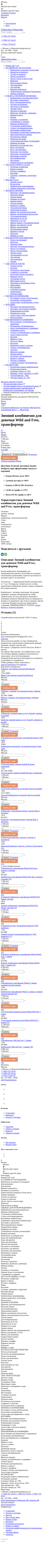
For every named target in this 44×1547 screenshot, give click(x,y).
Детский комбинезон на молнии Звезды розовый (20, 795)
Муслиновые (15, 287)
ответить (4, 639)
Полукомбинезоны (17, 158)
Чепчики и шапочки (18, 111)
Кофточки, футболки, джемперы (23, 113)
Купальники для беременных (22, 326)
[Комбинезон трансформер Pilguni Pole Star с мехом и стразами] (22, 869)
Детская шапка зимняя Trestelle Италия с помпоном (21, 773)
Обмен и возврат (12, 1129)
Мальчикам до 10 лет (18, 218)
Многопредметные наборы (21, 135)
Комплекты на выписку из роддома (24, 70)
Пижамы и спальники (19, 119)
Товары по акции (12, 1133)
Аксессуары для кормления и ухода (24, 302)
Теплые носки (16, 253)
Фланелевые (15, 285)
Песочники (14, 160)
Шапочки (14, 81)
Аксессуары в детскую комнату (23, 315)
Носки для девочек (17, 249)
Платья (13, 117)
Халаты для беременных (20, 348)
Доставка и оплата (8, 13)
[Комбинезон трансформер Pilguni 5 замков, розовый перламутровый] (22, 984)
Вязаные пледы (16, 277)
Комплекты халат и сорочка (21, 345)
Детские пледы (16, 266)
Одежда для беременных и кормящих (25, 332)
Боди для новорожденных (20, 102)
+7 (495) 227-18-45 (8, 36)
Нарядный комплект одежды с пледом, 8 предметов (21, 846)
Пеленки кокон (16, 294)
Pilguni (3, 403)
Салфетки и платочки (19, 272)
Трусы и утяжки (16, 341)
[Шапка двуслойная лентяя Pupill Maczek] (22, 669)
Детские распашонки (18, 104)
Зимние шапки (16, 201)
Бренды (4, 17)
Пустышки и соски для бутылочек (24, 298)
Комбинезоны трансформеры (22, 186)
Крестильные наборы (18, 83)
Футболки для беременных (21, 356)
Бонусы (9, 1515)
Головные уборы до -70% (20, 371)
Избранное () (23, 1500)
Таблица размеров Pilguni (11, 461)
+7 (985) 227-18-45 (8, 40)
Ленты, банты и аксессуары (21, 79)
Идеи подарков (16, 317)
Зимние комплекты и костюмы (22, 188)
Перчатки (14, 234)
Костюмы (14, 173)
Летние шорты (16, 354)
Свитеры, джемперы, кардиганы (23, 175)
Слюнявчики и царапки (19, 122)
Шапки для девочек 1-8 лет (21, 225)
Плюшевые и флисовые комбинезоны (25, 132)
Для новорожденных (18, 208)
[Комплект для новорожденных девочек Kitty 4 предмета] (22, 812)
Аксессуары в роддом (19, 335)
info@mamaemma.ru (9, 1080)
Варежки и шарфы (17, 206)
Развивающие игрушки (19, 311)
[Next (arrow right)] (4, 1541)
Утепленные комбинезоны (21, 126)
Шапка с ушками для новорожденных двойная (19, 698)
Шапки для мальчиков (19, 227)
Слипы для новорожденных (21, 128)
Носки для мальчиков (18, 251)
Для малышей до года (19, 255)
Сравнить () (34, 1500)
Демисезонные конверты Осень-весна (25, 91)
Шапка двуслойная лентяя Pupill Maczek (17, 675)
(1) (2, 430)
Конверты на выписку (19, 72)
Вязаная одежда (16, 115)
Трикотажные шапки (18, 210)
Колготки (14, 242)
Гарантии (9, 1127)
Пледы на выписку (18, 76)
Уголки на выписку (18, 74)
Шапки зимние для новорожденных (24, 223)
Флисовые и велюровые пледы (22, 283)
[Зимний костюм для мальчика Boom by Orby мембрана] (22, 927)
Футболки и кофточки (19, 167)
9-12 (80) (4, 450)
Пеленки (13, 268)
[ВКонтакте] (2, 554)
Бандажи (13, 337)
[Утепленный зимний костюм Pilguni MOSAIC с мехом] (22, 1013)
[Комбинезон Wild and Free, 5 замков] (22, 1040)
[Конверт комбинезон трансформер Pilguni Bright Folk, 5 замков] (22, 955)
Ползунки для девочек (19, 152)
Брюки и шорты (16, 169)
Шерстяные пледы (17, 281)
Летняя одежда (16, 109)
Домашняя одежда (17, 330)
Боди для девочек (17, 147)
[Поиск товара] (24, 32)
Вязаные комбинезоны (19, 124)
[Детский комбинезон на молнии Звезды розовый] (22, 789)
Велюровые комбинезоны (20, 130)
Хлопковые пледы (17, 279)
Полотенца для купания (19, 270)
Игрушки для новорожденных (22, 307)
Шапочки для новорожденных (22, 193)
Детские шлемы (16, 203)
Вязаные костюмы (17, 143)
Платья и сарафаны (18, 171)
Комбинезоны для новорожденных (24, 98)
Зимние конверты (17, 94)
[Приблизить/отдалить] (7, 1539)
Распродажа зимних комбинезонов (24, 367)
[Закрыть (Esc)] (2, 1539)
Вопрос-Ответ (11, 1519)
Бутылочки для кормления (20, 300)
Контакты (5, 15)
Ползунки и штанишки (19, 107)
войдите (23, 665)
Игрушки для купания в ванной (23, 309)
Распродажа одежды (18, 369)
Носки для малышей (18, 240)
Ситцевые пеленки (18, 289)
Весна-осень (15, 184)
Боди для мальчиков (18, 150)
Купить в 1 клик (9, 458)
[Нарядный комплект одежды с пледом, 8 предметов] (22, 838)
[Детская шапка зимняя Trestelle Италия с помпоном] (22, 765)
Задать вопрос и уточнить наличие (20, 606)
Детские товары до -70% (20, 378)
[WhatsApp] (5, 554)
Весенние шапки (17, 195)
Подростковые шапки (19, 229)
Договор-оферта (12, 1532)
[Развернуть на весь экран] (4, 1539)
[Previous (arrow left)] (2, 1541)
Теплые (13, 261)
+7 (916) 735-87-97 (8, 44)
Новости (9, 1131)
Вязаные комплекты (18, 89)
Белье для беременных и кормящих (24, 328)
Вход (8, 26)
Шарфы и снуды (16, 236)
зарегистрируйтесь (8, 665)
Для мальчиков (16, 85)
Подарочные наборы (18, 137)
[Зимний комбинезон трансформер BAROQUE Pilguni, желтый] (22, 898)
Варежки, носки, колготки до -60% (24, 373)
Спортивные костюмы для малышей (24, 141)
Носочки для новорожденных (22, 246)
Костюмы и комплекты (19, 100)
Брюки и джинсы (17, 358)
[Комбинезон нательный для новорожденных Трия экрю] (22, 739)
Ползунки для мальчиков (20, 154)
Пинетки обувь (16, 244)
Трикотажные (15, 292)
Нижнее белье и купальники (21, 163)
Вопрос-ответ (11, 1145)
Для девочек (15, 87)
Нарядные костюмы (18, 139)
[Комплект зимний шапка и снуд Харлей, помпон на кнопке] (22, 714)
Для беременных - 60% (19, 376)
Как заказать (11, 1142)
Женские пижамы (17, 352)
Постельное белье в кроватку (22, 274)
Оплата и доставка (13, 1117)
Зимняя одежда (16, 182)
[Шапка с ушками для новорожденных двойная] (22, 691)
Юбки (12, 178)
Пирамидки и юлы (17, 313)
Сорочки (13, 350)
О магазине (10, 1113)
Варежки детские (17, 231)
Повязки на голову (17, 199)
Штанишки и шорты (18, 156)
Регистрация (11, 23)
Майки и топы (16, 339)
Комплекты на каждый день (21, 145)
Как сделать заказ (13, 1517)
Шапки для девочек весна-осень (23, 212)
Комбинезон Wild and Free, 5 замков (15, 1047)
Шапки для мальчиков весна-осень (24, 214)
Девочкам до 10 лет (18, 221)
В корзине (33, 454)
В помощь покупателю (15, 1524)
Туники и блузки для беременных (23, 363)
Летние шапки (16, 197)
